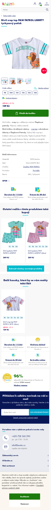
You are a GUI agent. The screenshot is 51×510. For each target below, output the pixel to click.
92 (10, 246)
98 (5, 93)
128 (35, 93)
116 (23, 93)
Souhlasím (24, 496)
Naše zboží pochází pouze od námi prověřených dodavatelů (37, 362)
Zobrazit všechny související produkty (25, 268)
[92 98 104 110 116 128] (38, 232)
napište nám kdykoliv (19, 447)
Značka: (31, 167)
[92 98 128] (13, 232)
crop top (34, 129)
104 (11, 93)
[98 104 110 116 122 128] (13, 303)
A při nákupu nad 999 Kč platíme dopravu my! (13, 196)
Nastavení (25, 504)
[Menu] (47, 3)
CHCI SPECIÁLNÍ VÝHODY (39, 412)
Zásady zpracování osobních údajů (25, 418)
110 (17, 93)
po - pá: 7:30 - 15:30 (21, 438)
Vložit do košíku (27, 113)
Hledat (47, 9)
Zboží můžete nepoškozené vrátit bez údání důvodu (38, 196)
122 (29, 93)
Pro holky (36, 170)
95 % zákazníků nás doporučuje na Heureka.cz (37, 346)
